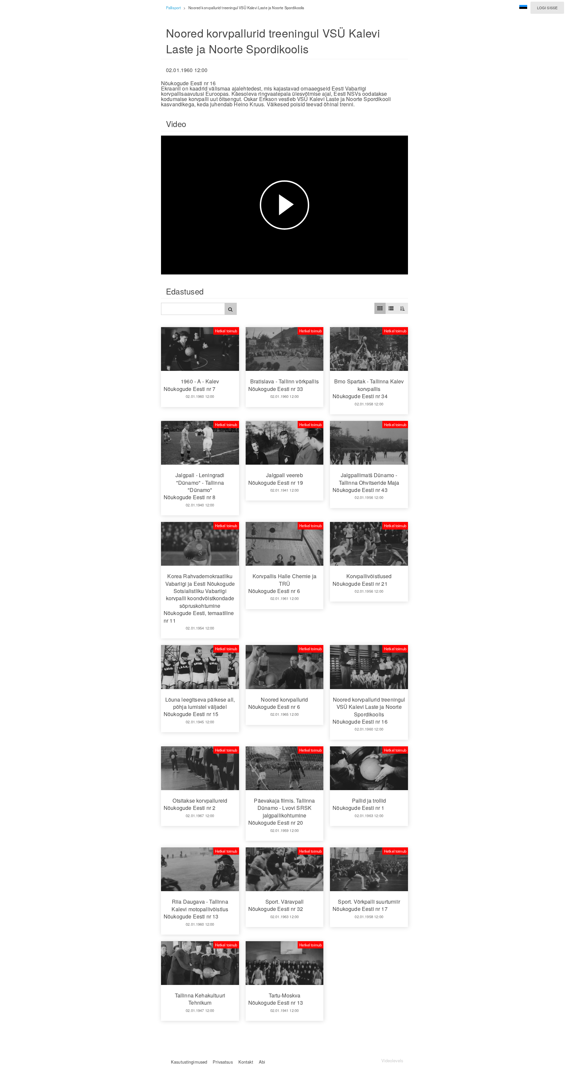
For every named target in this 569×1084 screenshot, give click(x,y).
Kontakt (245, 1062)
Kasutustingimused (189, 1062)
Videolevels (392, 1060)
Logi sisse (547, 7)
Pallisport (173, 7)
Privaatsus (222, 1062)
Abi (262, 1062)
